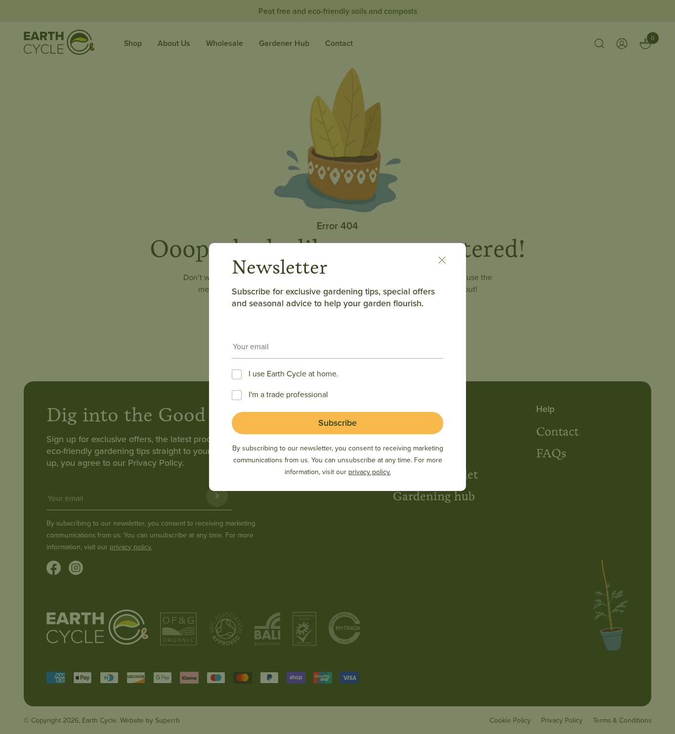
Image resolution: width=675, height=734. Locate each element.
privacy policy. (369, 472)
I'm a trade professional (288, 394)
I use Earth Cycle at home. (293, 373)
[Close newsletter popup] (447, 262)
